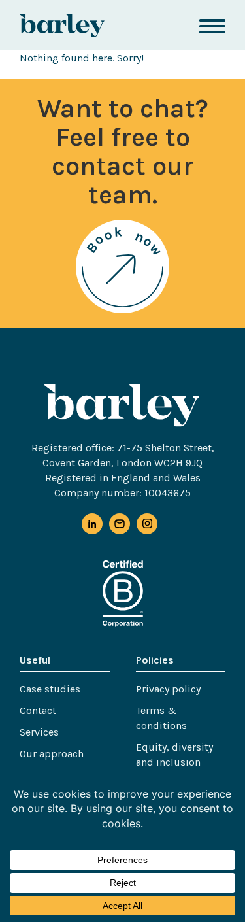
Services (39, 732)
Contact (38, 710)
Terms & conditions (161, 718)
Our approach (52, 753)
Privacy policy (168, 689)
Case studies (50, 689)
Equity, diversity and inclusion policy (174, 762)
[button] (212, 25)
